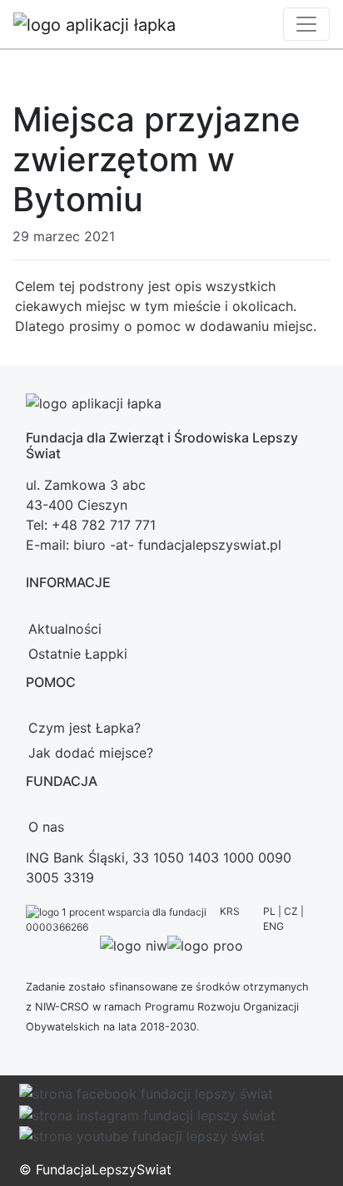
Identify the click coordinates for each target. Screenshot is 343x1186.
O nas (46, 826)
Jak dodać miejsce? (90, 752)
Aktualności (65, 628)
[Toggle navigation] (306, 24)
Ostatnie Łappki (77, 653)
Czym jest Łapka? (84, 727)
